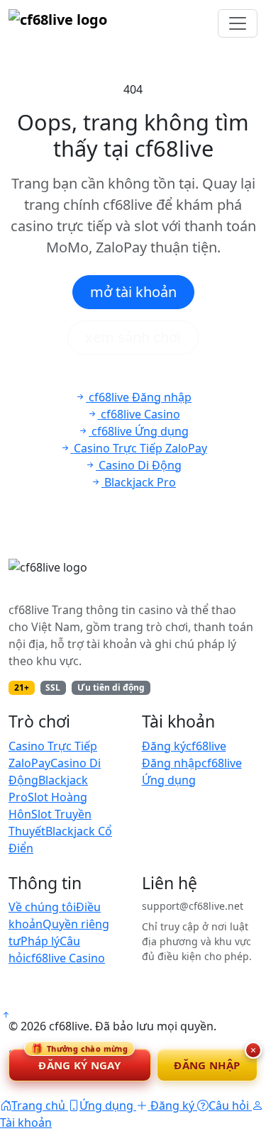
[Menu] (237, 23)
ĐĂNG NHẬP (207, 1065)
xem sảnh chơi (133, 337)
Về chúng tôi (42, 907)
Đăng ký (164, 746)
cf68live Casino (65, 958)
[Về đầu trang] (5, 1014)
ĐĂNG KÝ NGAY (79, 1060)
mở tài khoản (133, 291)
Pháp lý (40, 941)
